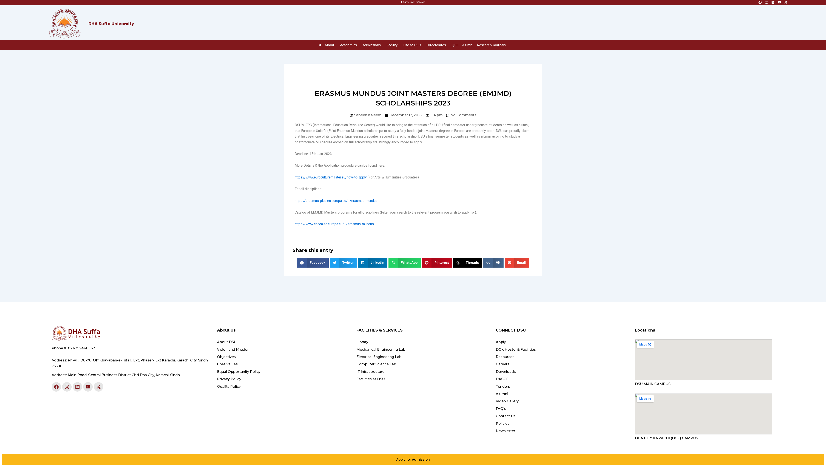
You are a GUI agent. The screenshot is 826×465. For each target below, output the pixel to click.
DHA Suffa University (111, 24)
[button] (313, 263)
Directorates (436, 45)
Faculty (392, 45)
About (329, 45)
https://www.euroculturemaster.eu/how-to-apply (331, 177)
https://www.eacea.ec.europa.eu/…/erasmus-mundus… (335, 224)
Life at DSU (412, 45)
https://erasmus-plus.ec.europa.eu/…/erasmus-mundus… (337, 201)
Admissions (372, 45)
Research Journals (491, 45)
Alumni (467, 45)
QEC (455, 45)
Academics (348, 45)
